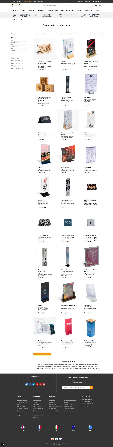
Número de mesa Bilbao (66, 98)
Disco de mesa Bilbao (67, 235)
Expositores (32, 10)
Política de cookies (37, 410)
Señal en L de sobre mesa (90, 201)
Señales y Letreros (68, 406)
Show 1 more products (42, 354)
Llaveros (79, 10)
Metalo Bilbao (65, 167)
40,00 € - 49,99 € (18, 66)
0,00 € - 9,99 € (17, 58)
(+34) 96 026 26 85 (86, 401)
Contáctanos (87, 1)
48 (69, 34)
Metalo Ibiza (87, 167)
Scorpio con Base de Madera (67, 133)
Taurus (40, 200)
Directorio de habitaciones (67, 10)
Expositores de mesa (52, 10)
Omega (40, 167)
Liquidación (98, 10)
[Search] (70, 5)
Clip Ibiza (86, 133)
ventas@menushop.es (39, 1)
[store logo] (17, 6)
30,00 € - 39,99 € (18, 63)
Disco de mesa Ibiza (90, 235)
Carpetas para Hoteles (54, 410)
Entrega (19, 404)
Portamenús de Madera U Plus (91, 62)
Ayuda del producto (22, 400)
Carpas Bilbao (42, 133)
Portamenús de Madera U (68, 306)
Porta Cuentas (52, 404)
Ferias (34, 413)
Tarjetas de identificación (70, 400)
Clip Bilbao (87, 97)
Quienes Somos (37, 400)
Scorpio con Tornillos (67, 341)
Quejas (19, 415)
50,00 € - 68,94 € (18, 68)
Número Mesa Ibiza (66, 200)
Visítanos (35, 402)
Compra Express (88, 10)
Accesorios (66, 413)
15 (65, 34)
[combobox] (56, 5)
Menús (24, 10)
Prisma (40, 305)
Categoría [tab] (13, 37)
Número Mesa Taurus (67, 269)
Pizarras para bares (69, 410)
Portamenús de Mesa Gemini (90, 270)
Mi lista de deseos (96, 5)
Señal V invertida (43, 235)
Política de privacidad (38, 408)
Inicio (12, 19)
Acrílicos (40, 341)
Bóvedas (63, 61)
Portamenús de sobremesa (55, 406)
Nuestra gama (15, 10)
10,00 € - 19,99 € (18, 60)
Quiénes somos (80, 1)
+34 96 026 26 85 (27, 1)
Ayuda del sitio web (22, 402)
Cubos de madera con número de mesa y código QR (44, 99)
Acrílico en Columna (90, 341)
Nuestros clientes (37, 406)
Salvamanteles (52, 408)
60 (71, 34)
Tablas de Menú (52, 402)
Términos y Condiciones (23, 408)
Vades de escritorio (53, 413)
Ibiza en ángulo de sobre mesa (43, 270)
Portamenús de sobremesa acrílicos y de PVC (18, 41)
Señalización (41, 10)
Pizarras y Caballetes (69, 408)
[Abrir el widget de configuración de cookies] (2, 444)
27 (67, 34)
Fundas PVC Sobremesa (88, 306)
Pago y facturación (21, 406)
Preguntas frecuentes (96, 1)
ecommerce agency (56, 444)
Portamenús (52, 400)
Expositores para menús (70, 404)
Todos (74, 34)
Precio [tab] (13, 55)
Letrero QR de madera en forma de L (44, 62)
